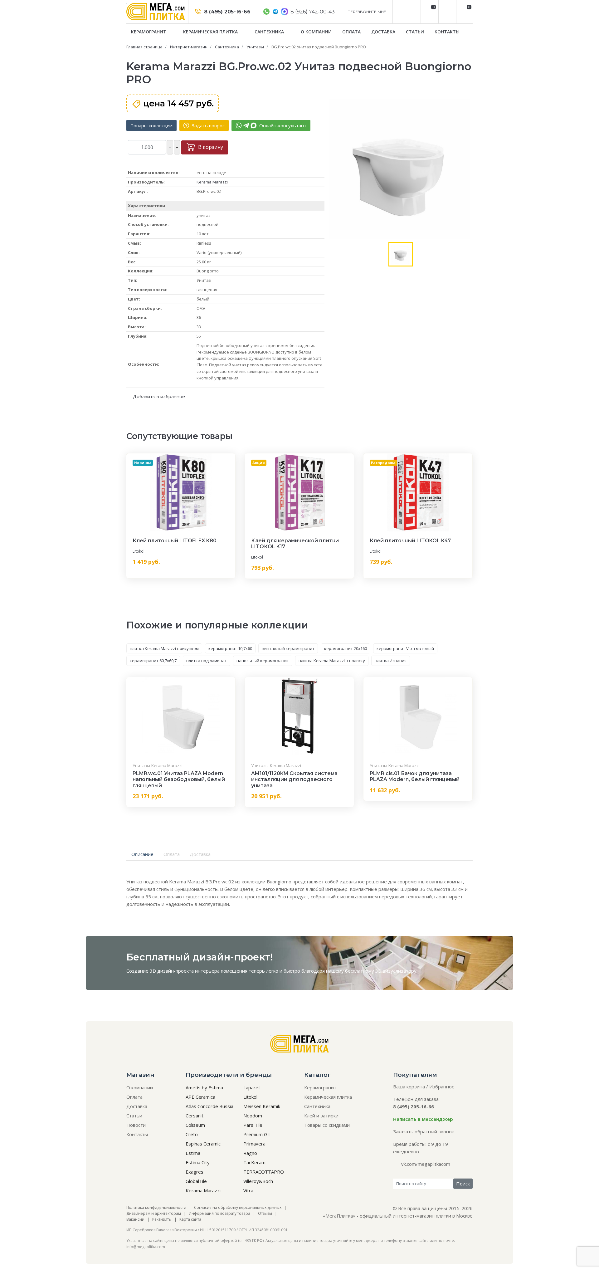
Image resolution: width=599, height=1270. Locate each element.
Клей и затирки (321, 1115)
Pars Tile (252, 1125)
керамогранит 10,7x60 (230, 648)
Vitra (248, 1190)
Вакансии (135, 1219)
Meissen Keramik (261, 1106)
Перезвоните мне (367, 11)
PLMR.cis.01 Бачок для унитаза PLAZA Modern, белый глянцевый (415, 776)
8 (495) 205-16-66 (226, 12)
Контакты (447, 32)
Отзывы (265, 1213)
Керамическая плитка (211, 32)
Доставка (383, 32)
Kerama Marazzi (212, 182)
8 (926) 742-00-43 (312, 12)
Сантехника (270, 32)
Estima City (198, 1162)
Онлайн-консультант (282, 125)
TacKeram (254, 1162)
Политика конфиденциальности (156, 1207)
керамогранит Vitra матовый (405, 648)
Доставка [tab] (200, 854)
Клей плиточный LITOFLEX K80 (175, 541)
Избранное (442, 1086)
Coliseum (195, 1125)
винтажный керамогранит (288, 648)
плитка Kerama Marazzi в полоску (332, 660)
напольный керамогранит (262, 660)
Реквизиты (162, 1219)
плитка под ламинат (206, 660)
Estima (193, 1153)
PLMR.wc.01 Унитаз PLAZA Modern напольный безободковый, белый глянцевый (179, 779)
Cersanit (194, 1115)
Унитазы (141, 765)
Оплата (351, 32)
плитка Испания (391, 660)
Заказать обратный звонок (423, 1131)
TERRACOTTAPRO (263, 1172)
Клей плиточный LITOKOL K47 (410, 541)
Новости (136, 1125)
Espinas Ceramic (203, 1144)
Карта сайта (190, 1219)
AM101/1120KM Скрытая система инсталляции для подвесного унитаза (294, 779)
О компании (316, 32)
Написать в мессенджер (423, 1119)
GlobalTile (196, 1181)
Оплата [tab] (171, 854)
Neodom (252, 1115)
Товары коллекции (151, 125)
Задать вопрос (207, 125)
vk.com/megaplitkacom (425, 1164)
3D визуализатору (395, 971)
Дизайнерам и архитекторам (153, 1213)
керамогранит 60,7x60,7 (153, 660)
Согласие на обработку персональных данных (237, 1207)
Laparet (251, 1087)
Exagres (194, 1172)
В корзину (210, 147)
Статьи (415, 32)
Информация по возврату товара (219, 1213)
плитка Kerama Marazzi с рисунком (164, 648)
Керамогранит (149, 32)
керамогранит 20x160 (345, 648)
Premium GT (256, 1134)
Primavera (254, 1144)
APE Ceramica (200, 1097)
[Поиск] (446, 11)
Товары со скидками (327, 1125)
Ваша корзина (409, 1086)
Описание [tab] (142, 854)
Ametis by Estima (204, 1087)
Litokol (138, 551)
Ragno (250, 1153)
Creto (192, 1134)
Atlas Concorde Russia (209, 1106)
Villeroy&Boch (258, 1181)
